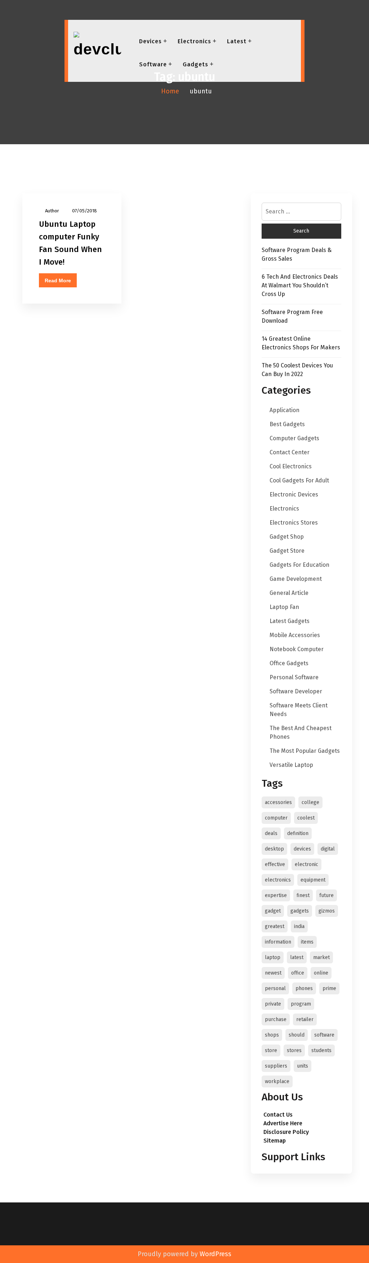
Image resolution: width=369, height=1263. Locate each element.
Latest (236, 41)
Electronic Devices (294, 494)
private (273, 1004)
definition (297, 833)
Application (284, 410)
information (278, 942)
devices (302, 849)
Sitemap (274, 1140)
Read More (58, 280)
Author (52, 210)
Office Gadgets (289, 663)
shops (272, 1035)
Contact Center (290, 452)
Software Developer (296, 691)
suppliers (276, 1066)
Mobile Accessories (295, 635)
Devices (150, 41)
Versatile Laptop (291, 764)
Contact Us (278, 1114)
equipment (313, 880)
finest (303, 895)
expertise (276, 895)
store (271, 1050)
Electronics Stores (294, 522)
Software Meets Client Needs (299, 709)
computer (276, 818)
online (321, 973)
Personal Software (294, 677)
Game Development (296, 578)
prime (329, 988)
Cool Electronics (291, 466)
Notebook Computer (297, 649)
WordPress (215, 1254)
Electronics (194, 41)
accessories (278, 802)
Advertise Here (282, 1123)
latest (296, 957)
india (299, 926)
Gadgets (195, 64)
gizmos (327, 911)
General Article (289, 592)
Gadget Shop (287, 536)
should (296, 1035)
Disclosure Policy (286, 1132)
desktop (274, 849)
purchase (275, 1019)
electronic (306, 864)
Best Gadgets (287, 424)
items (307, 942)
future (326, 895)
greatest (274, 926)
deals (271, 833)
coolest (306, 818)
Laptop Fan (284, 607)
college (310, 802)
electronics (278, 880)
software (324, 1035)
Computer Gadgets (294, 438)
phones (304, 988)
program (301, 1004)
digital (328, 849)
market (321, 957)
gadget (273, 911)
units (302, 1066)
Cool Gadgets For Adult (299, 480)
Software (153, 64)
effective (275, 864)
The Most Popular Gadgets (305, 750)
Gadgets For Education (299, 564)
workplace (277, 1081)
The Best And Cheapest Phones (301, 732)
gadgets (299, 911)
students (321, 1050)
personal (275, 988)
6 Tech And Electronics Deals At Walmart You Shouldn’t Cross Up (300, 285)
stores (294, 1050)
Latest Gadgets (290, 621)
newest (273, 973)
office (297, 973)
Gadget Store (287, 550)
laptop (272, 957)
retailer (305, 1019)
